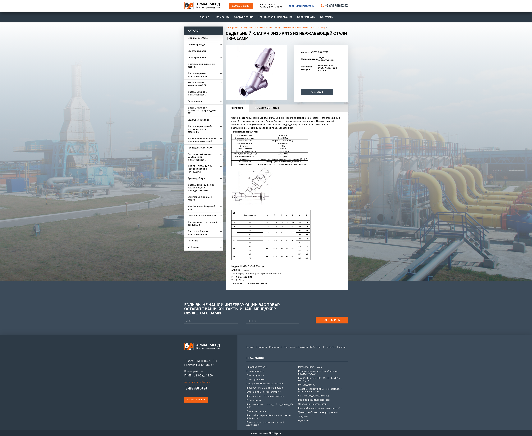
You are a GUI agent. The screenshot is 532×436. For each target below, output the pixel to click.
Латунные (193, 240)
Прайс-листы (315, 347)
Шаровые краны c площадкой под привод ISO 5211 (202, 110)
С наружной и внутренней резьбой (201, 65)
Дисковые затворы (198, 38)
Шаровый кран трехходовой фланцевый (202, 223)
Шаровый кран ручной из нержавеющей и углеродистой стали (201, 188)
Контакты (326, 17)
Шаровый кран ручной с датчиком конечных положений (200, 129)
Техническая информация (275, 17)
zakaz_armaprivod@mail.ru (301, 6)
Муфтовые (193, 247)
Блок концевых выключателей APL (198, 84)
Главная (204, 17)
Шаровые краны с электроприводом (197, 74)
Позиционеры (195, 101)
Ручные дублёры (196, 178)
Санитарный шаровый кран (202, 215)
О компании (222, 17)
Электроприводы (197, 51)
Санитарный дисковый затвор (200, 198)
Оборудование (243, 17)
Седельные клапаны (198, 120)
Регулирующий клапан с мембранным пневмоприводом (200, 157)
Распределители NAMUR (200, 147)
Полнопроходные (197, 57)
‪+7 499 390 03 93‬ (336, 6)
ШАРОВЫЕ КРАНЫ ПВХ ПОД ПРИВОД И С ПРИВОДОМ (200, 169)
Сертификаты (306, 17)
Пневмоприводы (196, 44)
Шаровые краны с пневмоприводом (197, 93)
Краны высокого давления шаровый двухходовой (202, 140)
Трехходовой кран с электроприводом (198, 232)
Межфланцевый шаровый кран (201, 207)
